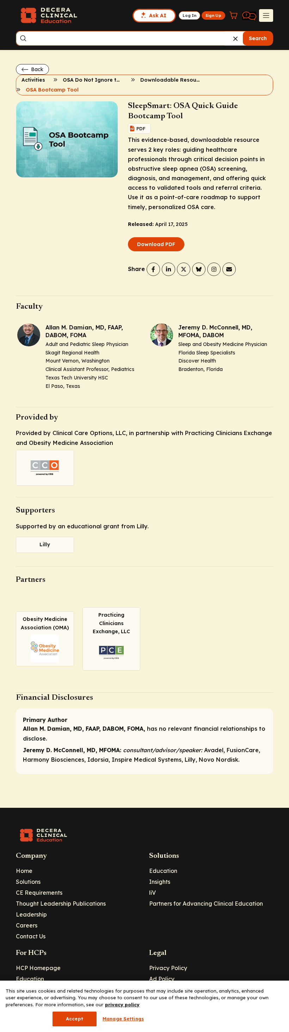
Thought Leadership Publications (61, 903)
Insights (159, 881)
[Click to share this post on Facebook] (153, 269)
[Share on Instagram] (214, 269)
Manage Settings (123, 1018)
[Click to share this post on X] (183, 269)
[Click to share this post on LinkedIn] (168, 269)
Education (163, 870)
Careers (26, 925)
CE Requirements (39, 892)
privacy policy (122, 1004)
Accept (74, 1018)
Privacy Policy (168, 967)
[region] (144, 1006)
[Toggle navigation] (266, 15)
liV (152, 892)
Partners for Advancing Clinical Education (206, 903)
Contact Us (30, 936)
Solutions (28, 881)
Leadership (31, 914)
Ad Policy (161, 978)
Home (24, 870)
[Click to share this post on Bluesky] (198, 269)
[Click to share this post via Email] (229, 269)
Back (36, 69)
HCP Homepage (38, 967)
